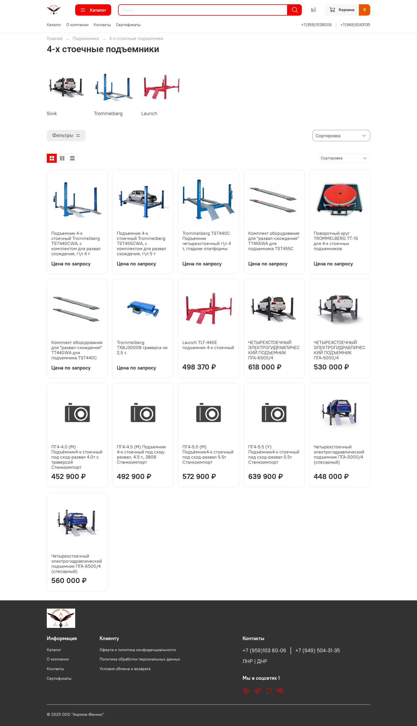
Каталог (98, 10)
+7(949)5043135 (355, 24)
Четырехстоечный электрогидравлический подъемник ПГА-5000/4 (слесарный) (339, 454)
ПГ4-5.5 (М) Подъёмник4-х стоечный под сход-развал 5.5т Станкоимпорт (207, 454)
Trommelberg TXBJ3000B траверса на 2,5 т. (142, 347)
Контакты (102, 24)
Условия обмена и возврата (125, 668)
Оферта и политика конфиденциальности (138, 649)
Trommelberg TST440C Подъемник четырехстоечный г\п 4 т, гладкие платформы (206, 240)
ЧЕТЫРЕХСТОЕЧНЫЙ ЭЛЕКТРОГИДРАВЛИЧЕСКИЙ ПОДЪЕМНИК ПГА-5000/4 (339, 349)
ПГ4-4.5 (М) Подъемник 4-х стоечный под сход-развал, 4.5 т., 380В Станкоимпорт (141, 454)
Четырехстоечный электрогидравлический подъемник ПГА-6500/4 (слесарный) (76, 563)
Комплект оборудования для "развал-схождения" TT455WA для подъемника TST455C (273, 240)
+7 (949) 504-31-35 (317, 650)
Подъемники (86, 38)
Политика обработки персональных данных (140, 659)
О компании (77, 24)
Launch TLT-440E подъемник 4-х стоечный (208, 344)
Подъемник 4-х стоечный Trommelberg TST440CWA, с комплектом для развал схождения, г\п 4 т (76, 243)
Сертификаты (128, 24)
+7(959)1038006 (316, 24)
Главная (54, 38)
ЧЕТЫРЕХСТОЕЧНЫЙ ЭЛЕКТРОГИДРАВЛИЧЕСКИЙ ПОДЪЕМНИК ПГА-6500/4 (274, 349)
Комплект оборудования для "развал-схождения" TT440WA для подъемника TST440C (76, 349)
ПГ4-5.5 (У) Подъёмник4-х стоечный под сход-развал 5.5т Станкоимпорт (273, 454)
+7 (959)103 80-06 (264, 650)
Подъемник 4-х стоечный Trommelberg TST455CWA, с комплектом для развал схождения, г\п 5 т (141, 243)
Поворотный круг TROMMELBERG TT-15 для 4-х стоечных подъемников (336, 240)
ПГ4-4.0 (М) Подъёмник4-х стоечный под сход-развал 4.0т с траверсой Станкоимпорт (76, 457)
